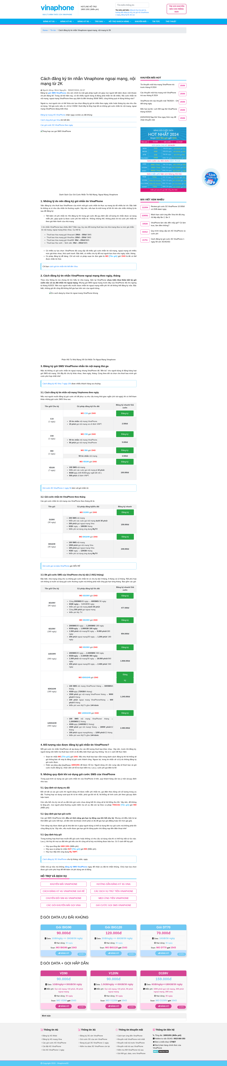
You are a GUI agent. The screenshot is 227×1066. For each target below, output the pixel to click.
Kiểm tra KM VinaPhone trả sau (130, 1050)
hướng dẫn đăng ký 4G (123, 12)
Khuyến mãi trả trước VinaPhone (131, 1043)
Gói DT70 (163, 927)
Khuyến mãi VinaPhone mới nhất (131, 1039)
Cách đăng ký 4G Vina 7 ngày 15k (57, 384)
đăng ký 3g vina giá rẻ (138, 10)
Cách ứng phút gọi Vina (50, 120)
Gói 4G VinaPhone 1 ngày (53, 1050)
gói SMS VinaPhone (57, 93)
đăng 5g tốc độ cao (128, 15)
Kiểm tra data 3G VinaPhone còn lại (95, 1046)
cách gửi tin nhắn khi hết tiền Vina (64, 266)
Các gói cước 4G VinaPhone (54, 1043)
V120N (113, 973)
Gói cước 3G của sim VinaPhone (93, 1039)
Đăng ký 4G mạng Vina (52, 1039)
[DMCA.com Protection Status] (161, 1051)
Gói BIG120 (113, 927)
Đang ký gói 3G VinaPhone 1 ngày (94, 1043)
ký (125, 680)
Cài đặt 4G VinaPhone (52, 1046)
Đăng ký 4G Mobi (50, 1036)
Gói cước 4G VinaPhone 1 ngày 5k (57, 488)
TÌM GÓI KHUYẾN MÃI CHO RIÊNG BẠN (176, 9)
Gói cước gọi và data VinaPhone (56, 566)
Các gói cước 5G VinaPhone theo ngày (57, 125)
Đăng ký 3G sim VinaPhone (91, 1036)
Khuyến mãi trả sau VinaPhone (130, 1046)
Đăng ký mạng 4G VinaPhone (53, 115)
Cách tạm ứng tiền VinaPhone (129, 1036)
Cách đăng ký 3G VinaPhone (55, 859)
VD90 (64, 973)
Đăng (125, 674)
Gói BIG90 (63, 927)
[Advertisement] (113, 54)
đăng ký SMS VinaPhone (76, 867)
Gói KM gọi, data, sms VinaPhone (131, 1053)
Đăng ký (124, 413)
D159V (163, 973)
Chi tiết (81, 954)
